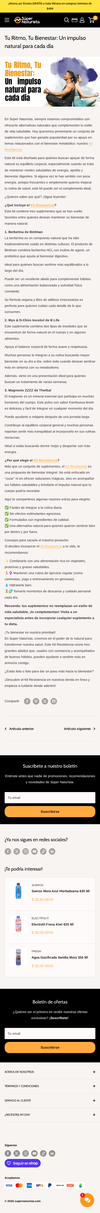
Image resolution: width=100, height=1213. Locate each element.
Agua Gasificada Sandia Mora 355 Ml (60, 957)
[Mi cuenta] (82, 20)
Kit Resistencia (42, 205)
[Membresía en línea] (74, 20)
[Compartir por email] (53, 701)
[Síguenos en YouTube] (34, 851)
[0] (91, 20)
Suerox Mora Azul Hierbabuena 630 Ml (61, 891)
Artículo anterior (21, 729)
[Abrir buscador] (66, 20)
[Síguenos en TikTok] (43, 851)
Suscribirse (50, 811)
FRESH (36, 951)
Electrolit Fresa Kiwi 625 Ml (53, 924)
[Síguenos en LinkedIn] (52, 851)
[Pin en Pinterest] (36, 701)
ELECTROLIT (40, 918)
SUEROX (37, 885)
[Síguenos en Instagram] (25, 851)
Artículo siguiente (77, 729)
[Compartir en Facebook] (27, 701)
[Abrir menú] (7, 20)
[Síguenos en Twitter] (16, 851)
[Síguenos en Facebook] (8, 851)
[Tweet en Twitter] (45, 701)
